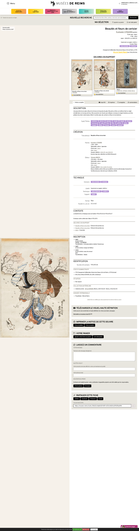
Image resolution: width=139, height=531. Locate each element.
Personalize (94, 529)
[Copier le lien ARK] (133, 405)
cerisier (107, 125)
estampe (133, 46)
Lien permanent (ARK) (78, 402)
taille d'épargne (96, 191)
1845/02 (110, 152)
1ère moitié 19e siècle (106, 167)
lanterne (120, 125)
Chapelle (86, 11)
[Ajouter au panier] (91, 60)
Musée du (69, 11)
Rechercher (133, 17)
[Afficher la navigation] (8, 3)
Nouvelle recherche (81, 17)
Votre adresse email (78, 373)
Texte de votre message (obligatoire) (82, 351)
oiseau (125, 123)
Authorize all (77, 529)
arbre (113, 125)
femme (102, 121)
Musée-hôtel (103, 11)
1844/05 (102, 152)
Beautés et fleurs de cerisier (79, 91)
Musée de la (52, 11)
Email (100, 399)
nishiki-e (105, 191)
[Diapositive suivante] (135, 77)
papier (93, 194)
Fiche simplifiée (79, 325)
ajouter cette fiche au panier (83, 337)
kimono (129, 121)
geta (102, 123)
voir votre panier (133, 22)
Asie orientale (124, 46)
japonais (109, 121)
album (118, 89)
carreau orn (95, 123)
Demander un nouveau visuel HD (81, 314)
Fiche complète (90, 325)
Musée (36, 11)
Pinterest (93, 399)
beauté (122, 121)
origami (94, 125)
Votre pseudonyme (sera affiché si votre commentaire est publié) (89, 366)
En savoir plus (124, 4)
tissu (113, 123)
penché (119, 123)
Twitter (77, 399)
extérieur (94, 121)
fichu (107, 123)
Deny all (86, 529)
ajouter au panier (119, 22)
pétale (100, 125)
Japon (98, 148)
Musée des (18, 11)
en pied (116, 121)
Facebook (84, 399)
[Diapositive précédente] (72, 77)
